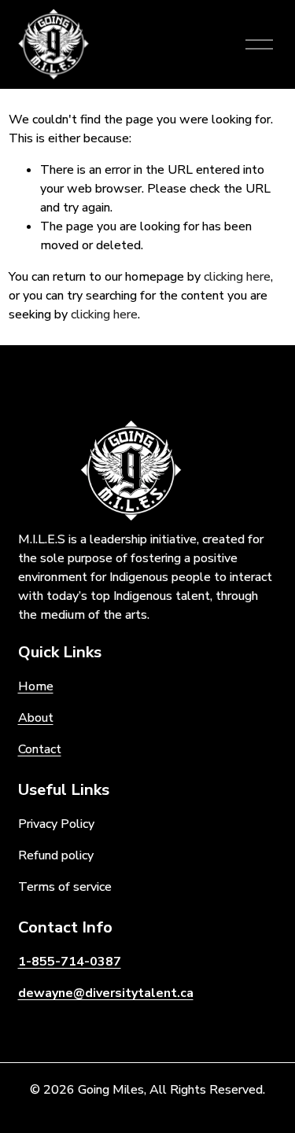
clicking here (237, 276)
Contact (39, 749)
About (35, 718)
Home (35, 686)
